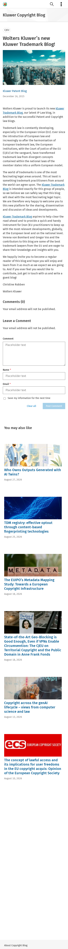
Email (7, 384)
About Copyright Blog (15, 945)
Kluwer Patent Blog (15, 91)
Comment (8, 338)
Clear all (31, 406)
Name (7, 369)
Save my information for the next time (29, 398)
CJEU (6, 30)
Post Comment (54, 406)
